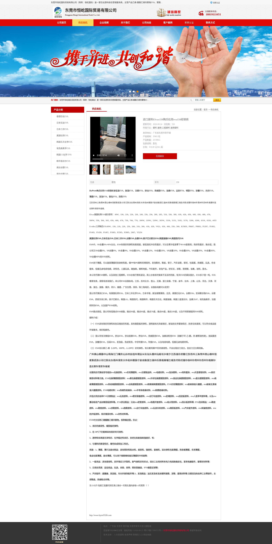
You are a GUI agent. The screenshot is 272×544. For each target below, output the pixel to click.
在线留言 (160, 156)
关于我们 (125, 22)
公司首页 (61, 22)
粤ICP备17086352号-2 (153, 530)
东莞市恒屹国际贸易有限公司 (176, 530)
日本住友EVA (62, 123)
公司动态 (146, 22)
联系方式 (210, 22)
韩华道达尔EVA (63, 161)
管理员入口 (138, 535)
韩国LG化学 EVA (64, 155)
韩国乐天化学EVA (64, 142)
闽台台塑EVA (62, 167)
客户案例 (167, 22)
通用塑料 (174, 128)
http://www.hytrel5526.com (100, 515)
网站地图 (147, 535)
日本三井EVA (62, 129)
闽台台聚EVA (62, 174)
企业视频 (104, 22)
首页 (206, 110)
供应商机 (82, 22)
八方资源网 (119, 535)
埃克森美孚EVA (63, 148)
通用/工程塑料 (163, 128)
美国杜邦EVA (62, 136)
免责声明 (128, 535)
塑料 (155, 128)
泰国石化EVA (62, 116)
